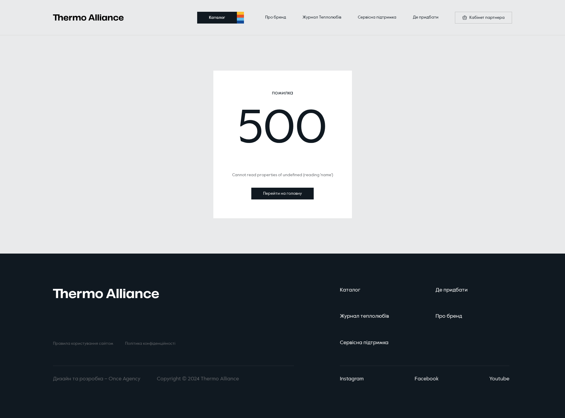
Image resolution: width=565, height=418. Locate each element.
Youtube (499, 379)
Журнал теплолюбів (364, 316)
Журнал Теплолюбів (322, 17)
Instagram (352, 379)
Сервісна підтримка (377, 17)
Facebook (426, 379)
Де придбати (425, 17)
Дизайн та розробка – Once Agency (96, 379)
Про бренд (275, 17)
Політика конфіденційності (150, 344)
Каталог (350, 290)
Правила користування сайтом (83, 344)
